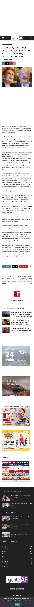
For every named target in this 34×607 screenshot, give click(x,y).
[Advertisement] (17, 18)
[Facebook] (3, 63)
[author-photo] (17, 297)
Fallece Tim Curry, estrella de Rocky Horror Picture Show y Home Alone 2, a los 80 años (20, 322)
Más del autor (20, 308)
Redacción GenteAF (8, 59)
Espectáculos (9, 42)
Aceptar (17, 604)
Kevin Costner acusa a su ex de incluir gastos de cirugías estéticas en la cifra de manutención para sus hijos (25, 280)
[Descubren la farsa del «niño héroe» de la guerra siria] (6, 526)
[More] (30, 266)
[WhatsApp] (14, 63)
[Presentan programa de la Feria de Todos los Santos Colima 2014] (6, 534)
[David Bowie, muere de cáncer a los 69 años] (6, 505)
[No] (32, 602)
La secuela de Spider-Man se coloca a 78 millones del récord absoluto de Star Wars (21, 330)
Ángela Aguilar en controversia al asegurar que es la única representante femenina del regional (9, 280)
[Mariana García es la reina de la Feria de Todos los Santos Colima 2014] (6, 518)
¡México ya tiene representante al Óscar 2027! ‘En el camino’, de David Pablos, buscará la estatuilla (21, 314)
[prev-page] (3, 336)
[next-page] (5, 336)
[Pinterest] (11, 63)
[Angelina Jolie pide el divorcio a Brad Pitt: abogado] (6, 498)
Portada (10, 44)
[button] (2, 38)
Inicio (3, 42)
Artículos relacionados (9, 308)
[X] (7, 63)
